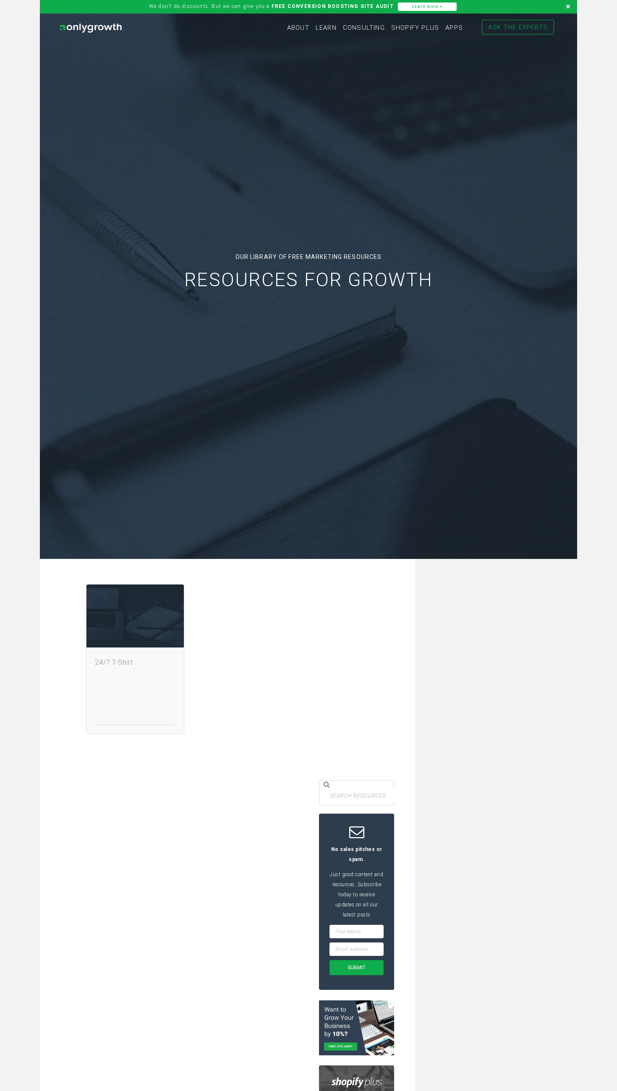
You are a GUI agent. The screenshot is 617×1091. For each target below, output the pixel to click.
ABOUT (298, 27)
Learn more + (427, 6)
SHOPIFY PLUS (415, 27)
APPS (454, 27)
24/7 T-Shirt (114, 662)
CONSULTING (364, 27)
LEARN (326, 27)
